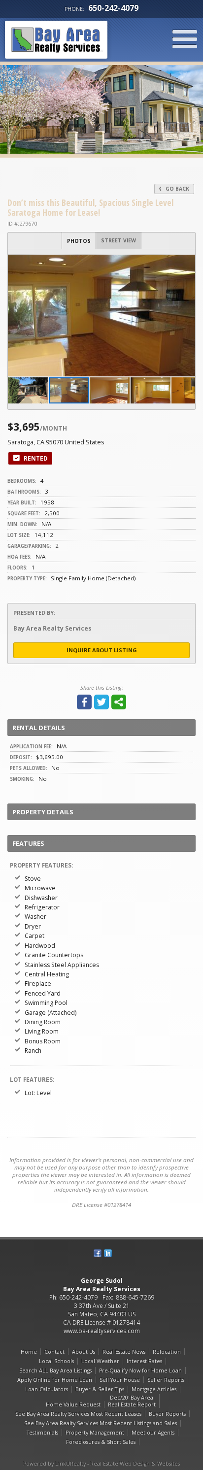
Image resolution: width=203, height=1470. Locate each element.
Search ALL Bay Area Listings (55, 1370)
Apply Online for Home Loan (54, 1379)
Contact (54, 1351)
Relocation (167, 1351)
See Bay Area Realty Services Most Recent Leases (78, 1413)
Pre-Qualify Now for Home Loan (140, 1370)
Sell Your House (120, 1379)
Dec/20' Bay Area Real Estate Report (132, 1401)
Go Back (176, 188)
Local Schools (56, 1361)
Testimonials (42, 1432)
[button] (186, 263)
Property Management (95, 1432)
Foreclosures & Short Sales (100, 1441)
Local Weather (100, 1361)
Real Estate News (123, 1351)
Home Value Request (73, 1404)
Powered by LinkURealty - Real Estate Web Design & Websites (101, 1463)
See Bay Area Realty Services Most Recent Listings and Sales (100, 1423)
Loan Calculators (46, 1389)
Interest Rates (144, 1361)
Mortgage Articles (154, 1389)
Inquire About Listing (102, 650)
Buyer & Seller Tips (99, 1389)
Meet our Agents (153, 1432)
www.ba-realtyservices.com (102, 1331)
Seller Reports (165, 1379)
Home (29, 1351)
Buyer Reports (167, 1413)
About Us (83, 1351)
